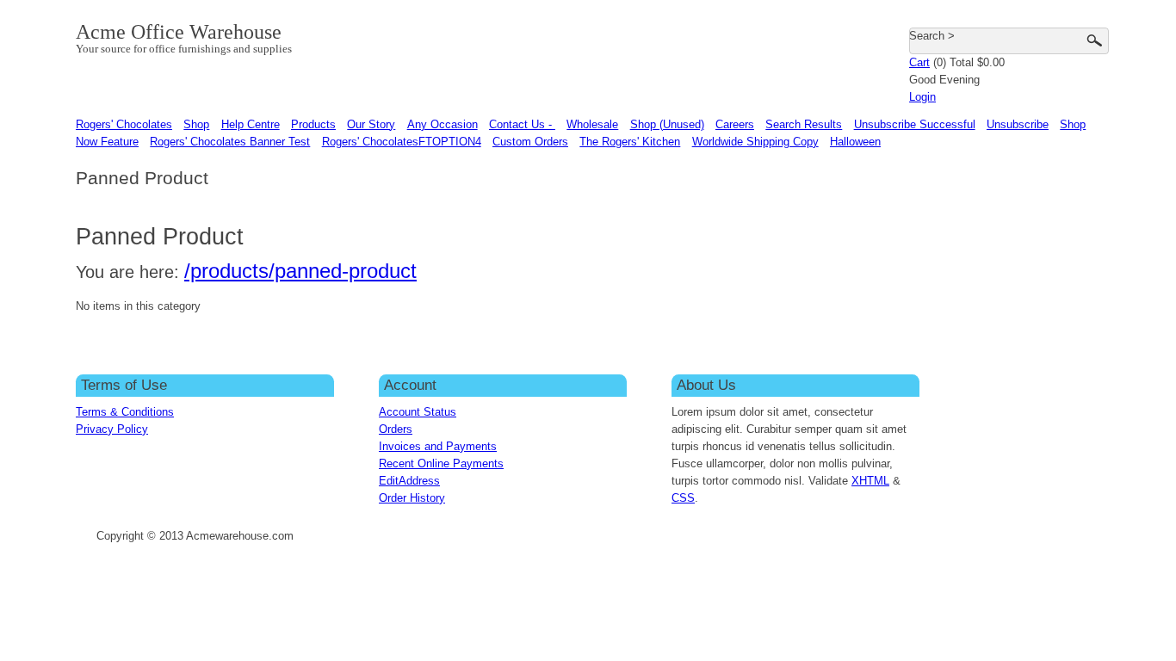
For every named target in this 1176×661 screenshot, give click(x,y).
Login (922, 96)
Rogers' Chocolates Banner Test (230, 141)
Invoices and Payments (438, 446)
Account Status (417, 411)
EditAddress (409, 480)
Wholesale (592, 124)
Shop (196, 124)
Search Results (803, 124)
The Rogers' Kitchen (629, 141)
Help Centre (250, 124)
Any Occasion (442, 124)
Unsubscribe (1018, 124)
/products (226, 270)
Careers (734, 124)
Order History (412, 497)
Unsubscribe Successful (914, 124)
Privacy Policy (112, 429)
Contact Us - (522, 124)
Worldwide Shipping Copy (755, 141)
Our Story (371, 124)
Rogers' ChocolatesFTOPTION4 (401, 141)
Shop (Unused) (667, 124)
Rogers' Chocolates (124, 124)
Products (313, 124)
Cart (919, 62)
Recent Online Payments (441, 463)
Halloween (855, 141)
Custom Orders (530, 141)
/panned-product (343, 270)
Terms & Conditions (125, 411)
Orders (395, 429)
